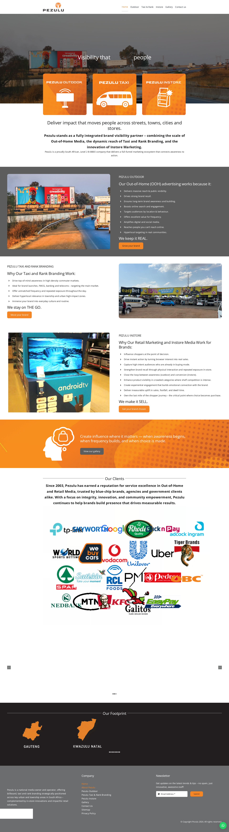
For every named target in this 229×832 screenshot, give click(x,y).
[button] (113, 693)
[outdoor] (65, 74)
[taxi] (114, 74)
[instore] (164, 74)
